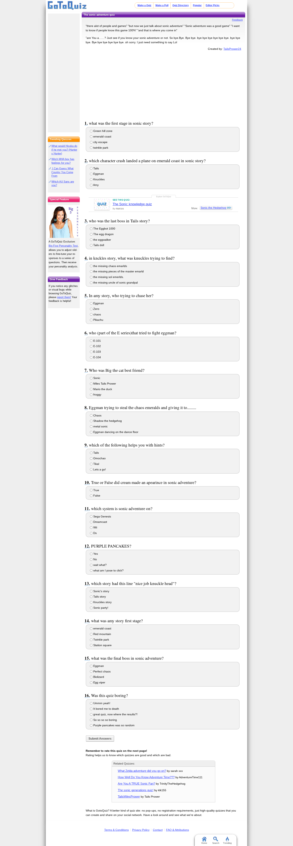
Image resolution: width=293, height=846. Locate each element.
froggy (96, 394)
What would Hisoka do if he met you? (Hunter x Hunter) (64, 149)
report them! (64, 297)
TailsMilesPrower (129, 796)
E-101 (96, 340)
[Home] (67, 5)
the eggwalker (101, 239)
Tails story (99, 596)
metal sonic (100, 426)
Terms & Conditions (116, 829)
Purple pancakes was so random (113, 725)
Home (204, 843)
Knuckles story (102, 602)
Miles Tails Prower (104, 383)
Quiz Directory (180, 5)
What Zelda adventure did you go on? (142, 770)
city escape (99, 142)
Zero (95, 308)
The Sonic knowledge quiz (132, 204)
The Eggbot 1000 (103, 228)
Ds (94, 533)
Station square (102, 645)
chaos (96, 314)
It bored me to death (105, 708)
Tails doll (98, 245)
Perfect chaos (101, 671)
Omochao (99, 458)
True (95, 490)
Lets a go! (99, 469)
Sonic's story (100, 591)
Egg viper (98, 682)
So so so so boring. (105, 719)
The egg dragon (103, 234)
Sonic (96, 378)
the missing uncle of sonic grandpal (115, 282)
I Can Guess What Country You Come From (62, 172)
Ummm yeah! (101, 703)
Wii (94, 527)
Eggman (98, 173)
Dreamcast (99, 521)
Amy (95, 184)
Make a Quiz (144, 5)
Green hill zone (102, 130)
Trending (227, 843)
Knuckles (98, 179)
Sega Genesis (101, 516)
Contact (158, 829)
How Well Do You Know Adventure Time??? (146, 777)
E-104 (96, 357)
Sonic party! (100, 607)
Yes (95, 553)
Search (215, 843)
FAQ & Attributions (177, 829)
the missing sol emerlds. (108, 277)
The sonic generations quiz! (135, 790)
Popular (197, 5)
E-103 (96, 351)
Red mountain (101, 634)
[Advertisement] (163, 85)
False (96, 495)
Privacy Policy (140, 829)
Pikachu (97, 319)
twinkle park (100, 147)
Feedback (237, 20)
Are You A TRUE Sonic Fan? (136, 783)
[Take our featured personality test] (64, 221)
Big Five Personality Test (63, 245)
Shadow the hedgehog (107, 420)
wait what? (99, 564)
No (94, 559)
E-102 (96, 346)
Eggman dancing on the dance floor (115, 432)
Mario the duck (102, 389)
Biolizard (98, 676)
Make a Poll (161, 5)
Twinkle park (100, 639)
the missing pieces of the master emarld (118, 271)
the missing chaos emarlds (109, 266)
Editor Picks (212, 5)
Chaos (96, 415)
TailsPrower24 (232, 48)
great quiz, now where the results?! (115, 714)
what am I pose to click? (108, 570)
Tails (95, 168)
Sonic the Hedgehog (213, 207)
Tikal (95, 463)
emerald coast (101, 136)
